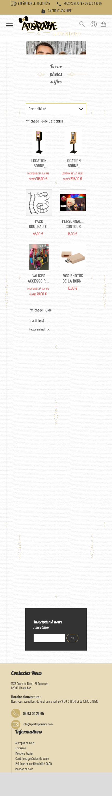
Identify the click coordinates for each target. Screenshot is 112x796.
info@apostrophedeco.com (38, 724)
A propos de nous (24, 743)
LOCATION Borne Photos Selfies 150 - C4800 (39, 163)
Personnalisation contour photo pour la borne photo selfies (73, 223)
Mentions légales (24, 753)
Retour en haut (40, 329)
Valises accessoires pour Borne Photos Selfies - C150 (39, 278)
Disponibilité (37, 108)
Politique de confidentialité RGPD (33, 764)
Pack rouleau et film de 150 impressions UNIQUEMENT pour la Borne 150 (39, 223)
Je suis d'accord (95, 789)
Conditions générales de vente (32, 758)
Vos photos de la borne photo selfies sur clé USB (73, 278)
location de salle (24, 769)
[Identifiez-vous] (93, 25)
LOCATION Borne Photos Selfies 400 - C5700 (73, 163)
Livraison (20, 748)
